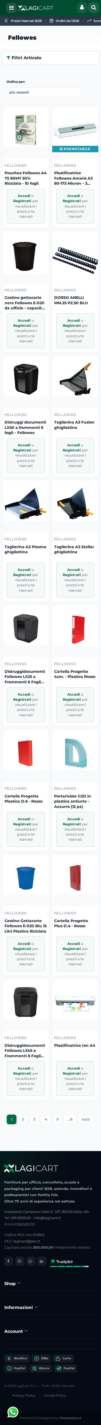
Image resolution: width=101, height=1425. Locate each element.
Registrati (22, 201)
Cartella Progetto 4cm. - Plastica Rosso (74, 674)
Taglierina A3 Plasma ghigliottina (25, 549)
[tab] (50, 1283)
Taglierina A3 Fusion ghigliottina (74, 425)
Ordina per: (15, 82)
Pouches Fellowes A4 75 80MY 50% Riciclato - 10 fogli (26, 178)
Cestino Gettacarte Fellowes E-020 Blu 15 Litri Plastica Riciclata (26, 926)
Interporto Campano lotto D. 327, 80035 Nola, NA (46, 1211)
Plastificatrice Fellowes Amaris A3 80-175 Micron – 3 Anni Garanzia (73, 178)
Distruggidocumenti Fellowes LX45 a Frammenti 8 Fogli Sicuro (25, 1051)
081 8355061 (21, 1218)
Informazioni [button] (19, 1307)
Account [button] (14, 1331)
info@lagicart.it (47, 1218)
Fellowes (22, 37)
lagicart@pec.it (26, 1241)
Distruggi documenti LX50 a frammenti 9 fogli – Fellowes (25, 427)
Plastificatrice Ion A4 (74, 1045)
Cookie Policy (55, 1395)
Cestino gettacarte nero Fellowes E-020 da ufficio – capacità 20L (24, 303)
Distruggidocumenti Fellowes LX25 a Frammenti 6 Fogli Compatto (25, 677)
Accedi (25, 196)
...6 (70, 1119)
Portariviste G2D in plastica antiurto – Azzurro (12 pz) (72, 801)
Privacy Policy (23, 1395)
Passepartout (70, 1418)
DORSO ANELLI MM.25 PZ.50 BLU (71, 300)
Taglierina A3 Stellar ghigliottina (74, 549)
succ (86, 1119)
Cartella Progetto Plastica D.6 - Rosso (24, 799)
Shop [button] (10, 1283)
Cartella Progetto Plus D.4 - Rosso (71, 923)
